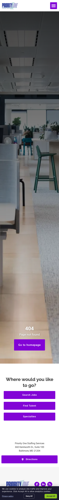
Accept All (51, 496)
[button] (53, 5)
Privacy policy (7, 496)
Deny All (29, 496)
